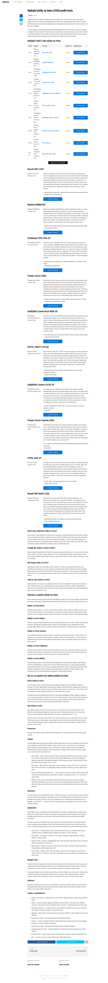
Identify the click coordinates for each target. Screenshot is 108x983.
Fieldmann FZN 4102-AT (49, 72)
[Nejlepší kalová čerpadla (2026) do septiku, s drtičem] (64, 961)
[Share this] (21, 15)
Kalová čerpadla (64, 965)
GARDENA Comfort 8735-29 (50, 117)
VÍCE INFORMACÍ (80, 52)
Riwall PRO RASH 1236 (48, 154)
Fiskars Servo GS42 (48, 82)
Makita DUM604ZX (47, 62)
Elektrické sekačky (33, 965)
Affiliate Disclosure (64, 975)
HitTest (5, 2)
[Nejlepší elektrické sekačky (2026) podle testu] (33, 961)
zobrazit (35, 15)
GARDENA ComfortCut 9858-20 (51, 93)
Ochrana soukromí (54, 975)
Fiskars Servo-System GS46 (50, 131)
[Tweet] (21, 19)
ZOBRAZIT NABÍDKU (53, 199)
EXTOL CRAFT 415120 (48, 105)
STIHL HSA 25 (46, 143)
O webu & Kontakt (43, 975)
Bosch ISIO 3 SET (47, 52)
